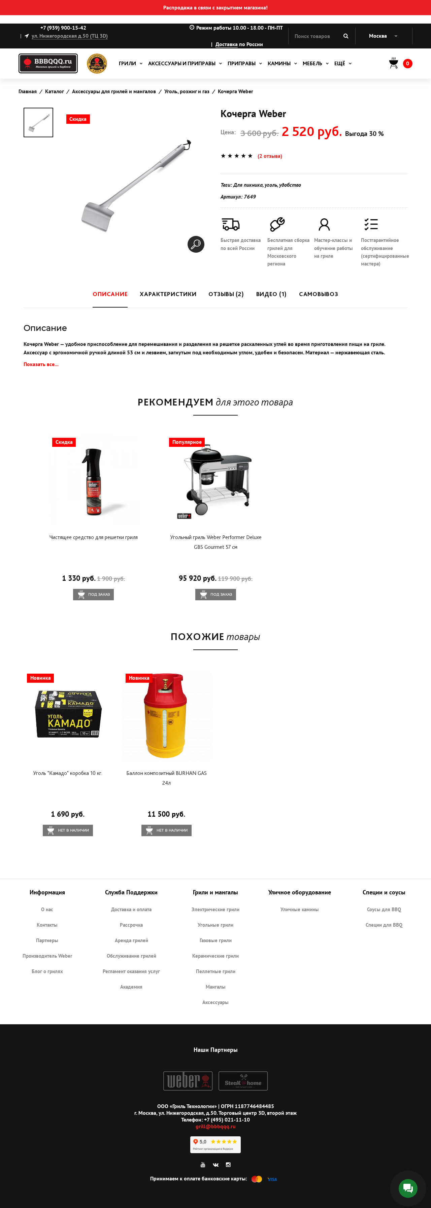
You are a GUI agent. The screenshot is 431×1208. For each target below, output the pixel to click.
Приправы (242, 63)
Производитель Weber (47, 956)
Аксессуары (215, 1002)
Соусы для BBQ (384, 909)
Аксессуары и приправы (182, 63)
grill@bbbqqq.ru (216, 1126)
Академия (131, 987)
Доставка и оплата (131, 909)
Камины (279, 63)
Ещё (339, 63)
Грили (127, 63)
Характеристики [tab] (168, 293)
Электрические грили (215, 909)
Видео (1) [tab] (271, 293)
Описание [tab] (110, 293)
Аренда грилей (131, 940)
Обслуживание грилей (131, 956)
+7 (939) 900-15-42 (63, 27)
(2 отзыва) (270, 155)
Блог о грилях (47, 971)
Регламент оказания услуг (131, 971)
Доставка (227, 44)
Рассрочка (131, 925)
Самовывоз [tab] (318, 293)
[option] (38, 122)
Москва (378, 35)
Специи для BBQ (384, 925)
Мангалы (216, 987)
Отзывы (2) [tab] (226, 293)
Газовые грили (216, 940)
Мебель (312, 63)
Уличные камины (299, 909)
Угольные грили (215, 925)
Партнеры (47, 940)
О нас (47, 909)
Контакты (47, 925)
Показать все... (41, 364)
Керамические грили (215, 956)
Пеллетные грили (215, 971)
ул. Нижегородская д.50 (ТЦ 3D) (70, 35)
